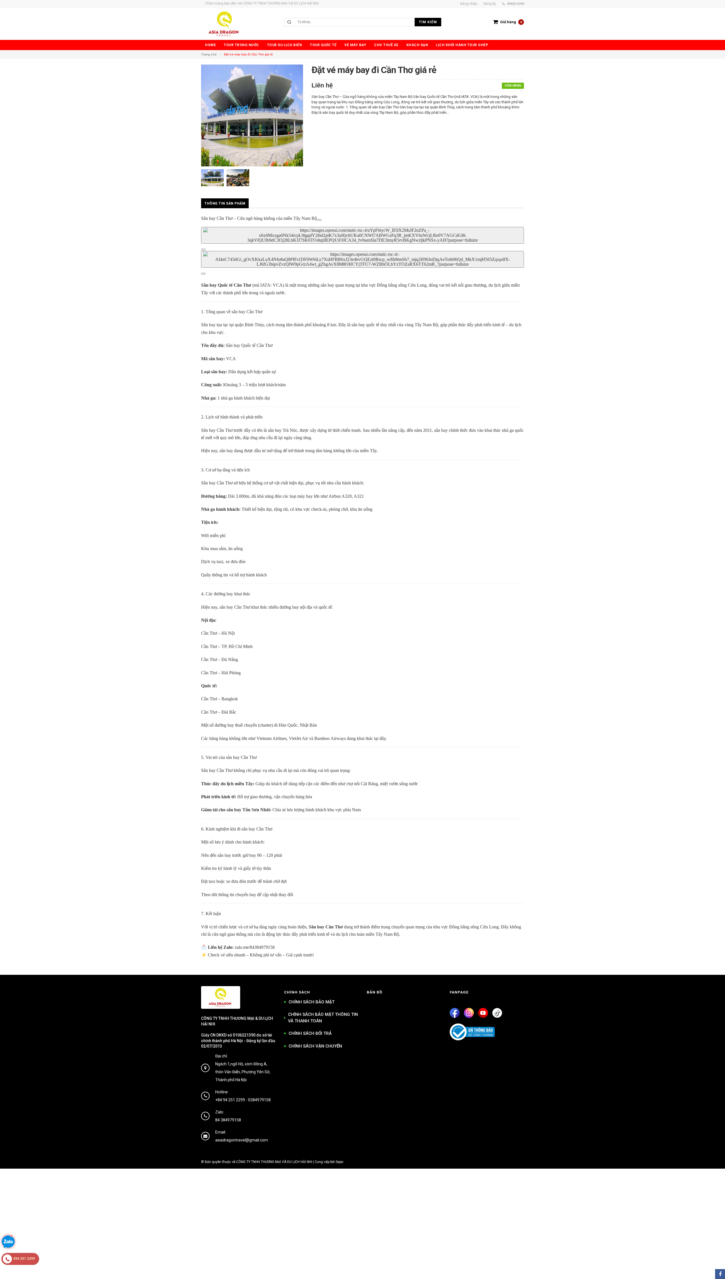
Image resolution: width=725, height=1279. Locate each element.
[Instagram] (469, 1013)
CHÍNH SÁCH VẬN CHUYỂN (315, 1046)
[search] (368, 22)
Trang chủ (208, 54)
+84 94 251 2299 (230, 1100)
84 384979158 (228, 1120)
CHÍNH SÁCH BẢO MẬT (311, 1002)
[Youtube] (483, 1013)
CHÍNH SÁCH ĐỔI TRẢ (310, 1033)
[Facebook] (455, 1013)
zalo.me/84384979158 (255, 947)
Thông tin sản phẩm (224, 203)
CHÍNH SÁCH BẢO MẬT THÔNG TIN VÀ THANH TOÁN (323, 1017)
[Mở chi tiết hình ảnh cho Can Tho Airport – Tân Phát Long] (319, 220)
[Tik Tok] (497, 1013)
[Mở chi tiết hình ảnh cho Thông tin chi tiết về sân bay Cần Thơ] (203, 249)
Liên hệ (322, 85)
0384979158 (259, 1100)
